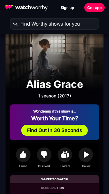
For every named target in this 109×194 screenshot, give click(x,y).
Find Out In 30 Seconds (54, 130)
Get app (94, 7)
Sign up (67, 7)
